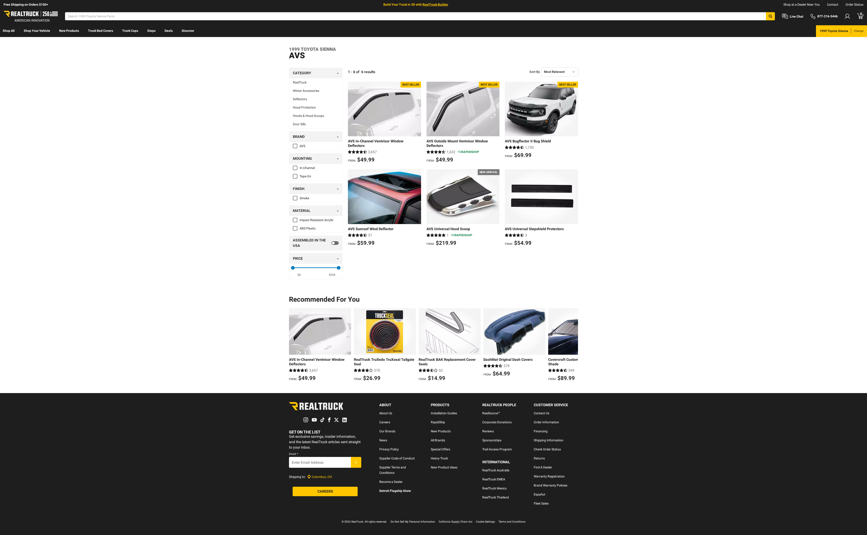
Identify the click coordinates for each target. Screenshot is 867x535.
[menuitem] (8, 31)
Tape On (305, 176)
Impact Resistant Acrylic (316, 220)
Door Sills (299, 124)
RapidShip (438, 422)
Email (293, 454)
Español (539, 494)
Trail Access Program (497, 449)
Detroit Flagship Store (395, 491)
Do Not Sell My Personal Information (413, 521)
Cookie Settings (485, 521)
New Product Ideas (444, 467)
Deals (169, 30)
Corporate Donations (497, 422)
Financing (541, 431)
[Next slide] (573, 345)
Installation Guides (444, 413)
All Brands (438, 440)
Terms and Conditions (512, 521)
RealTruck (300, 82)
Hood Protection (304, 107)
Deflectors (300, 99)
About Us (385, 413)
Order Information (546, 422)
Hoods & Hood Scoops (308, 116)
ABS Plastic (308, 228)
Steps (151, 30)
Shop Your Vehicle (37, 30)
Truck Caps (130, 30)
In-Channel (307, 168)
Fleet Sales (541, 503)
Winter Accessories (306, 91)
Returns (539, 458)
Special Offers (440, 449)
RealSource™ (491, 413)
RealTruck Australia (495, 470)
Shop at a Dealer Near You (801, 4)
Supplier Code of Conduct (397, 458)
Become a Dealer (391, 482)
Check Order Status (547, 449)
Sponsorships (491, 440)
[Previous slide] (293, 345)
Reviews (488, 431)
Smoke (304, 198)
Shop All (9, 30)
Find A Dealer (543, 467)
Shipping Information (548, 440)
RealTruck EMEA (493, 479)
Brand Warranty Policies (550, 485)
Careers (384, 422)
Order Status (854, 4)
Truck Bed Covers (100, 30)
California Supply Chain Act (455, 521)
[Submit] (356, 462)
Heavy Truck (439, 458)
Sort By (534, 72)
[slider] (293, 268)
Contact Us (541, 413)
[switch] (315, 243)
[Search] (770, 16)
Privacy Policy (389, 449)
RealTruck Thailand (495, 497)
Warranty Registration (549, 476)
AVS (302, 146)
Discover (188, 30)
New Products (69, 30)
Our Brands (387, 431)
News (383, 440)
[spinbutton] (299, 275)
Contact (832, 4)
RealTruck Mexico (494, 488)
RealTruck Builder (435, 4)
